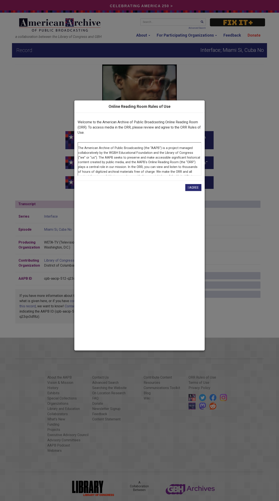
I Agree (193, 187)
